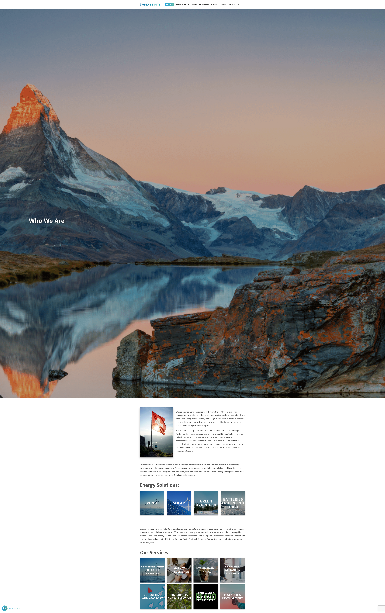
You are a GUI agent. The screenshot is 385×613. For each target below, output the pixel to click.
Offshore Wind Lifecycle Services (152, 570)
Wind (152, 503)
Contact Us (234, 4)
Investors (215, 4)
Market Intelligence (179, 570)
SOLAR (179, 503)
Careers (224, 4)
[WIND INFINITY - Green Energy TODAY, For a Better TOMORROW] (151, 4)
